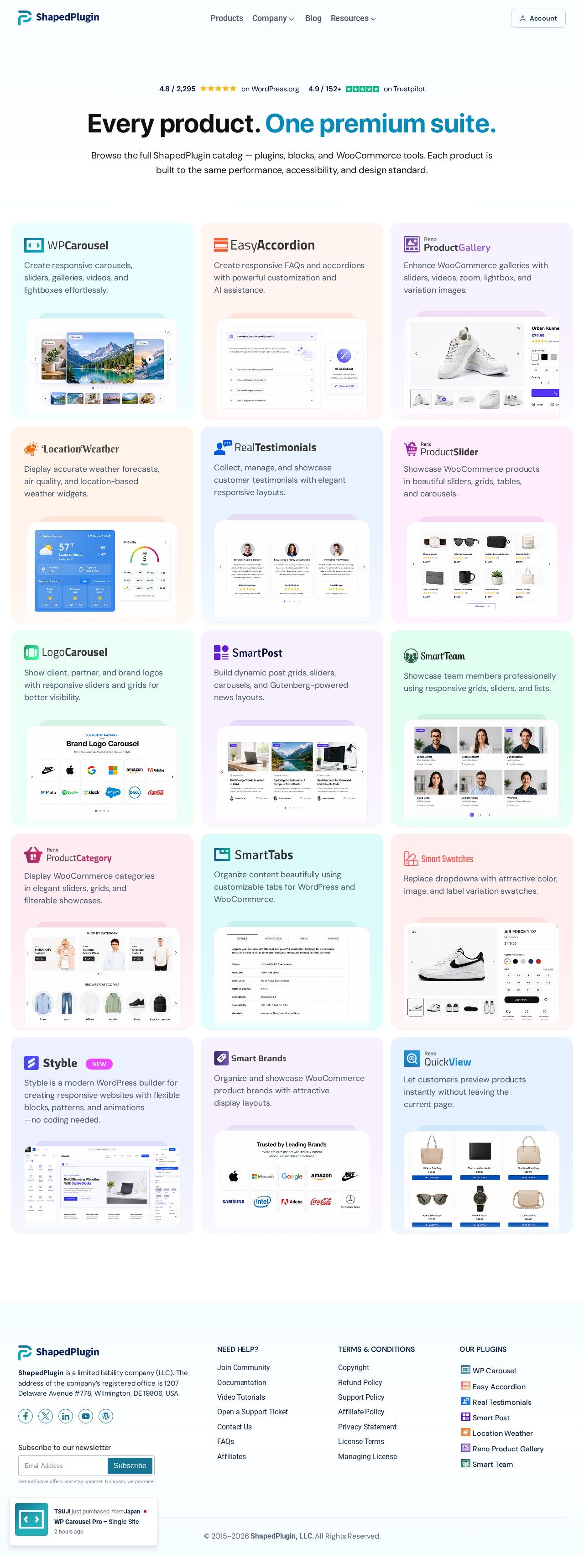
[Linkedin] (65, 1416)
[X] (45, 1416)
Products (226, 18)
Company (269, 18)
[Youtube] (85, 1416)
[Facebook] (25, 1416)
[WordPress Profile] (106, 1416)
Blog (313, 18)
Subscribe (130, 1466)
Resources (350, 18)
